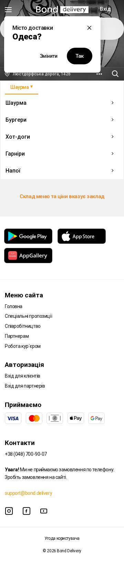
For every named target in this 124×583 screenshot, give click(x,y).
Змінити (49, 56)
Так (79, 56)
